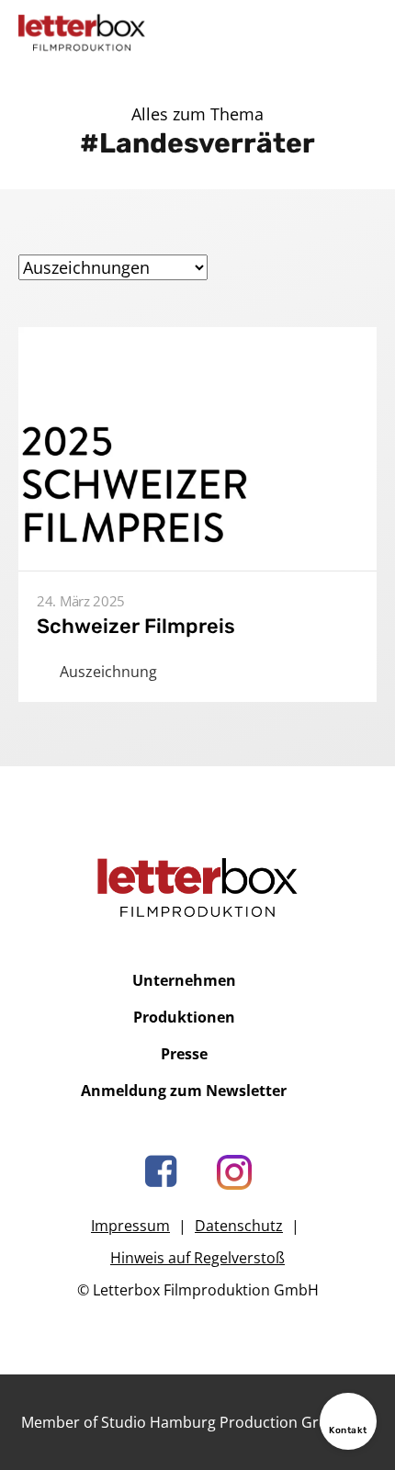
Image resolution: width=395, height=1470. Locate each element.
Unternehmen (184, 980)
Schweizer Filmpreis (136, 626)
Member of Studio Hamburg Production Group (183, 1422)
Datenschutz (239, 1226)
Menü (362, 32)
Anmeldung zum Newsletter (184, 1090)
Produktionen (184, 1017)
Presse (184, 1054)
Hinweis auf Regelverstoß (197, 1258)
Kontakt (348, 1430)
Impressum (130, 1226)
